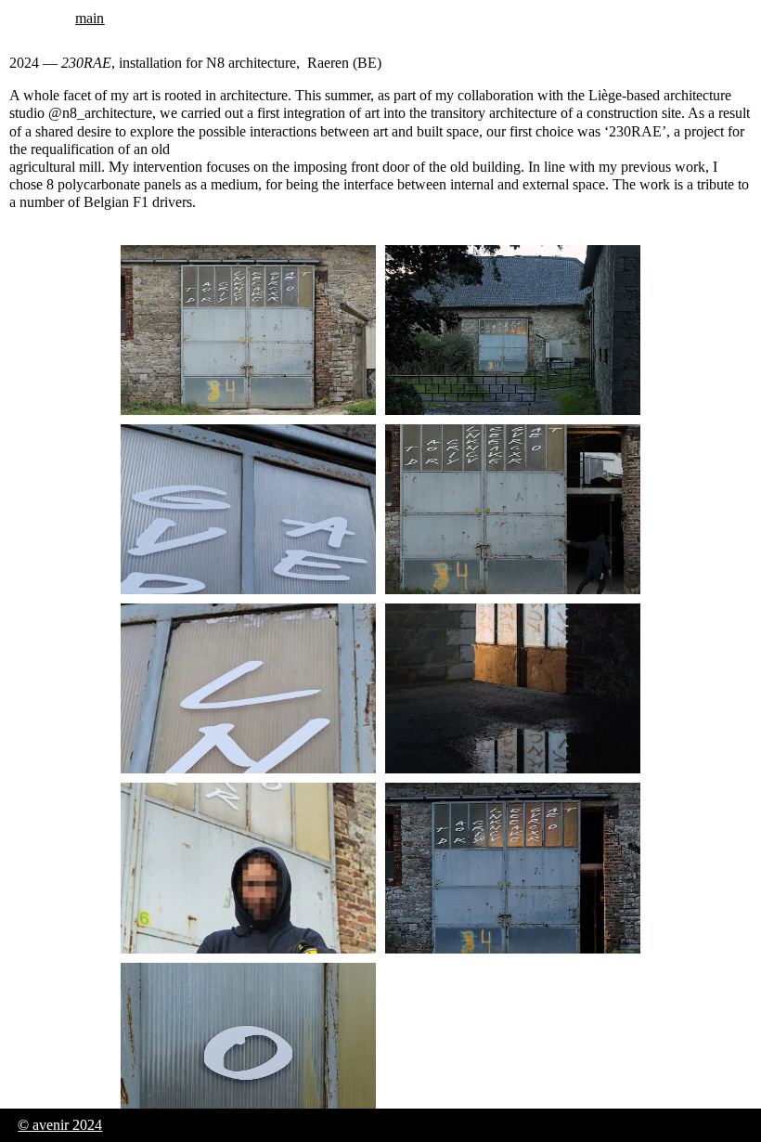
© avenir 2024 (60, 1125)
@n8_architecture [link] (100, 113)
